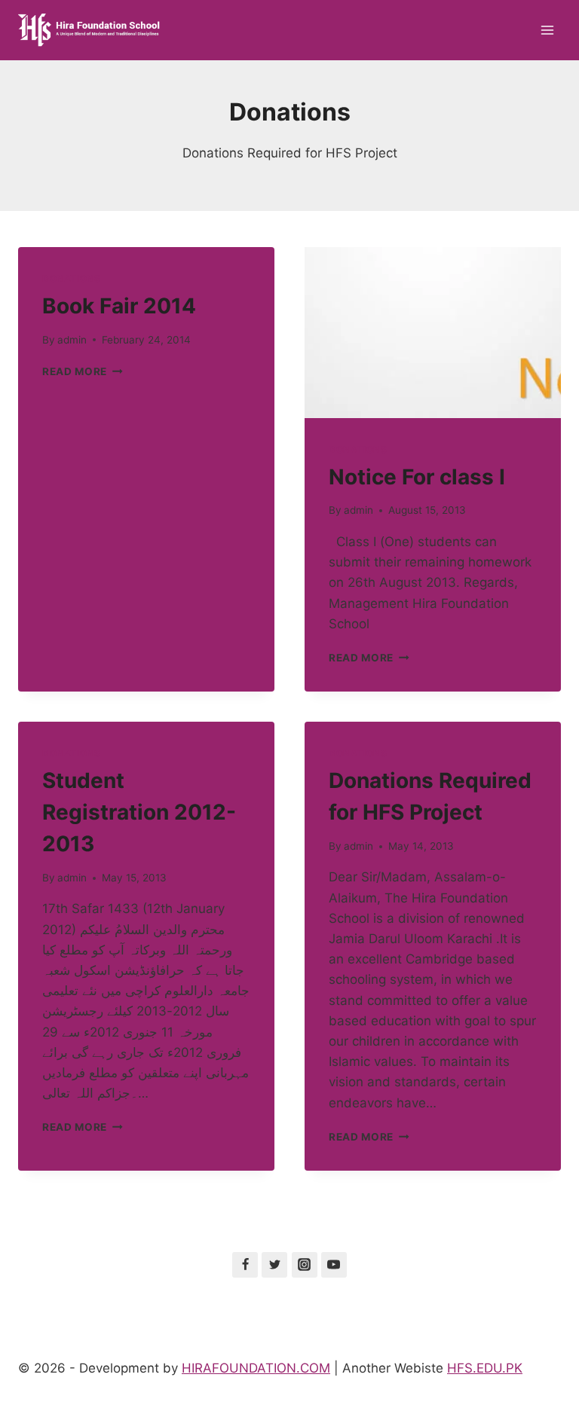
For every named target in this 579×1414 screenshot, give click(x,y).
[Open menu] (547, 29)
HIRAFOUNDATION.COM (256, 1368)
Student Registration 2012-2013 (139, 812)
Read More (82, 371)
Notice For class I (417, 477)
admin (72, 340)
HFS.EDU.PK (484, 1368)
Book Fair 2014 (119, 306)
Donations (71, 278)
